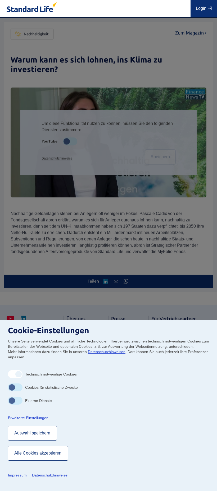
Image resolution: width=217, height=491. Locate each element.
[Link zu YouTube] (10, 319)
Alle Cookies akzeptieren (37, 453)
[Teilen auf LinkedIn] (106, 281)
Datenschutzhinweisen (106, 352)
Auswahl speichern (32, 433)
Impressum (17, 475)
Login (201, 8)
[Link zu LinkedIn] (23, 319)
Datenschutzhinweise (57, 158)
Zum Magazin (190, 33)
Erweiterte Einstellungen (28, 418)
